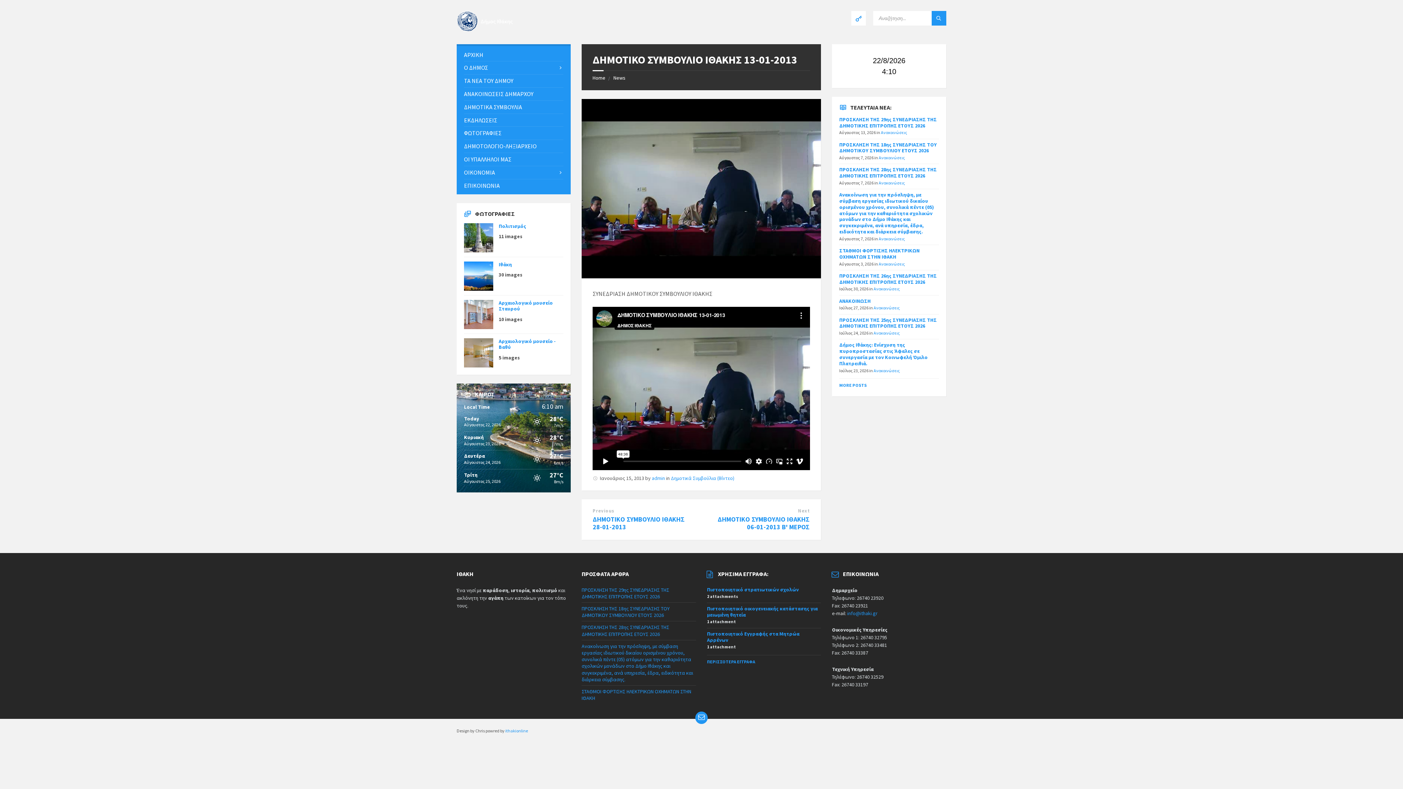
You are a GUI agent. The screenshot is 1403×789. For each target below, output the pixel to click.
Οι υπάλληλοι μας (488, 159)
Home (599, 78)
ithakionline (516, 730)
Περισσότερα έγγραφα (731, 661)
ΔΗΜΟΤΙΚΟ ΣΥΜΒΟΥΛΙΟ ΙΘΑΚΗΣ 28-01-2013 (639, 523)
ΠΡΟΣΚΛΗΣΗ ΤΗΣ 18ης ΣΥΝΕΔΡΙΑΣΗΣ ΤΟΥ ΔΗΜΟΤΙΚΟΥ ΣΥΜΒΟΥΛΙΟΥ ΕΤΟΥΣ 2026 (888, 147)
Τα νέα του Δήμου (488, 80)
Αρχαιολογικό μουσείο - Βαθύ (527, 344)
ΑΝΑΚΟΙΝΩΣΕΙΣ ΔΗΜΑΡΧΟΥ (498, 94)
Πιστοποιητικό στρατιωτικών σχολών (753, 589)
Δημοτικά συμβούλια (493, 107)
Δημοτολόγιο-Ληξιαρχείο (500, 146)
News (619, 78)
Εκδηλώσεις (480, 120)
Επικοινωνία (482, 185)
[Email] (701, 718)
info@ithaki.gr (862, 613)
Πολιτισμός (512, 226)
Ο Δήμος (476, 67)
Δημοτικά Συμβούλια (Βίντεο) (702, 478)
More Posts (853, 385)
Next (804, 511)
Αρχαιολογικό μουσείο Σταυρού (526, 306)
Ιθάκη (505, 264)
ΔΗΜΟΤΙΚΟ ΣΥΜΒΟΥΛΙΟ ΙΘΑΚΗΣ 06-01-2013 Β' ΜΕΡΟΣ (764, 523)
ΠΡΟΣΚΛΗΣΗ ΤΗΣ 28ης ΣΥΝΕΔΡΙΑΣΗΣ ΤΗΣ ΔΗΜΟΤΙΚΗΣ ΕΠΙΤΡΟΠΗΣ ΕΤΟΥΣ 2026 (888, 172)
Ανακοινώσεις (894, 132)
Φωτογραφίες (483, 133)
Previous (603, 511)
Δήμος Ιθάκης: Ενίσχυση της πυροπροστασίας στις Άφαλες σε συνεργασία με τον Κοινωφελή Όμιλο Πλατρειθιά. (883, 354)
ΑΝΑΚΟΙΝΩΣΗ (855, 301)
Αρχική (473, 54)
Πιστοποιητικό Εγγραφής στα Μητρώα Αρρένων (753, 636)
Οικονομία (479, 172)
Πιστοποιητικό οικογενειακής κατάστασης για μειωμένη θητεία (762, 611)
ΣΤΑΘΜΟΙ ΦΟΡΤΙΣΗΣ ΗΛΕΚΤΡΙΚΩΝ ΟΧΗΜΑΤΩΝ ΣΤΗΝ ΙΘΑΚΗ (879, 253)
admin (658, 478)
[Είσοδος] (858, 18)
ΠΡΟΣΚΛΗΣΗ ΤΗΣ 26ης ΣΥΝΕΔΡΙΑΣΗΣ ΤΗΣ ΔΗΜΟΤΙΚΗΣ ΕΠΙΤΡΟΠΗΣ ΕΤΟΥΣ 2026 (888, 278)
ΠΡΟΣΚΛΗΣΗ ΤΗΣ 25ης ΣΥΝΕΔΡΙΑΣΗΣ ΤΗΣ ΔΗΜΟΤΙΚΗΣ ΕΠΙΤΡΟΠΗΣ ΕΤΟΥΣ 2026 (888, 323)
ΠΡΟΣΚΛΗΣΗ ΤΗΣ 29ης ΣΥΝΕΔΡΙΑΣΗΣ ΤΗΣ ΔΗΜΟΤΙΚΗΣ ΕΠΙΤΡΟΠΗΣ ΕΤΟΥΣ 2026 (888, 122)
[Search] (939, 18)
